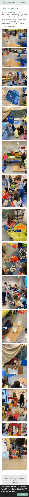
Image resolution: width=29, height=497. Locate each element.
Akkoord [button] (22, 494)
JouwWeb (14, 482)
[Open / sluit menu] (27, 2)
